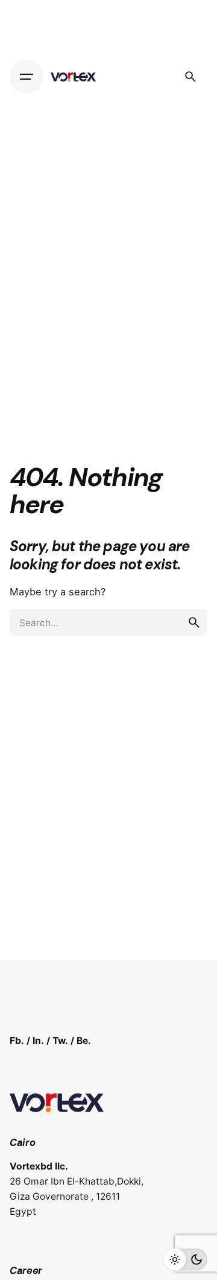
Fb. (17, 1040)
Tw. (60, 1040)
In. (38, 1040)
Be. (84, 1040)
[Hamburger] (26, 77)
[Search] (190, 77)
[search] (194, 622)
